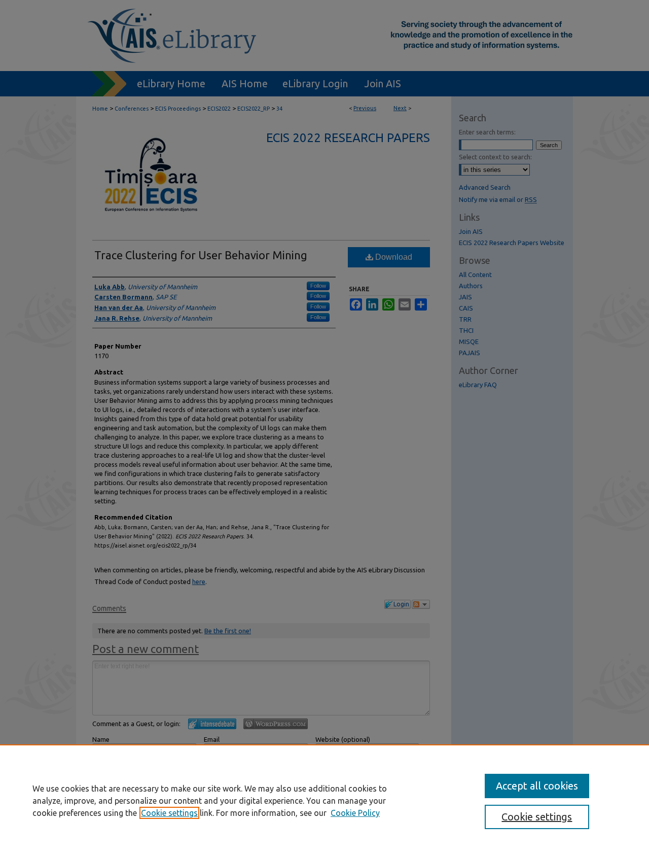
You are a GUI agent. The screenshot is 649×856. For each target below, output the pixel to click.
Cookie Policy (355, 812)
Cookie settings (169, 812)
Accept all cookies (537, 786)
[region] (324, 800)
